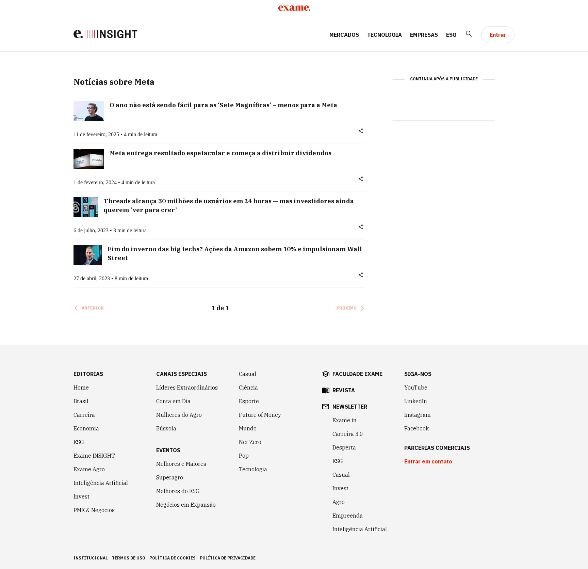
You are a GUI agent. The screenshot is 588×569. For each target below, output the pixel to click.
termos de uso (128, 557)
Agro (338, 502)
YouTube (415, 387)
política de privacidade (228, 557)
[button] (361, 132)
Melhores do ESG (178, 491)
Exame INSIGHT (94, 455)
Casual (247, 373)
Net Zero (250, 442)
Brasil (81, 401)
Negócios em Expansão (186, 504)
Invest (81, 496)
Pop (244, 455)
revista (343, 390)
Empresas (424, 34)
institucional (91, 557)
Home (81, 387)
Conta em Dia (173, 401)
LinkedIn (415, 401)
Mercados (344, 34)
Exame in (344, 420)
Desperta (344, 447)
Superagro (169, 477)
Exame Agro (89, 469)
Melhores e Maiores (181, 463)
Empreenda (347, 515)
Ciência (248, 387)
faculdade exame (357, 373)
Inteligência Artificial (101, 482)
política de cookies (172, 557)
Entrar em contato (428, 461)
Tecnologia (384, 34)
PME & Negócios (94, 510)
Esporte (249, 401)
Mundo (248, 428)
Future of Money (260, 414)
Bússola (166, 428)
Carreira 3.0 (347, 433)
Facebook (416, 428)
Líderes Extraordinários (187, 387)
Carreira (84, 414)
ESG (451, 34)
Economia (86, 428)
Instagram (417, 414)
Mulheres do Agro (179, 414)
